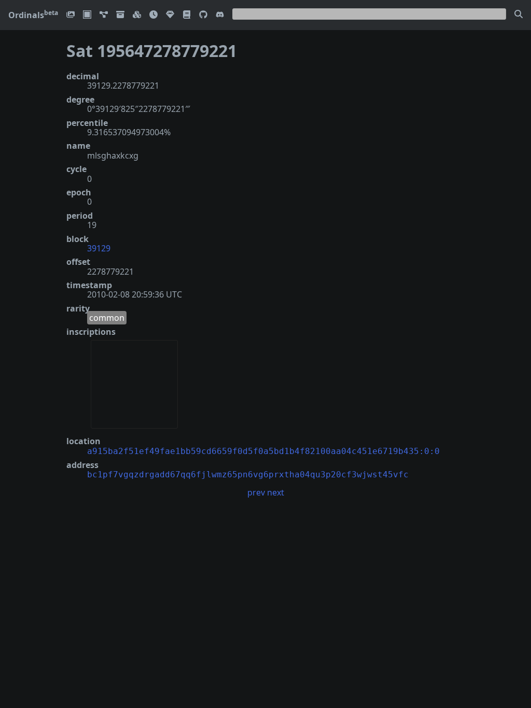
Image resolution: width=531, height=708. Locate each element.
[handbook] (187, 15)
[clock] (153, 15)
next (275, 492)
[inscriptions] (70, 15)
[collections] (104, 15)
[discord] (220, 15)
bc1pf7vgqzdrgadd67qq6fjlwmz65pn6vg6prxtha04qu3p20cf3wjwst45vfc (248, 474)
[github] (203, 15)
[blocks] (137, 15)
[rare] (170, 15)
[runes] (87, 15)
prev (256, 492)
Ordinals (33, 15)
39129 (98, 248)
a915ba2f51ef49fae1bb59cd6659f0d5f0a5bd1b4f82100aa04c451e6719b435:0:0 (263, 451)
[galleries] (120, 15)
